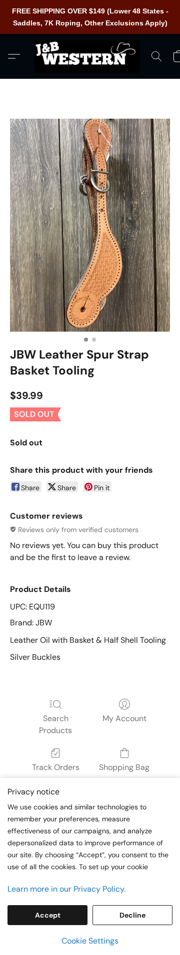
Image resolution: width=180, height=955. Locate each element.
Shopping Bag (124, 767)
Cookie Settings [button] (90, 941)
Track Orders (56, 767)
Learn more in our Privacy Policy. (67, 889)
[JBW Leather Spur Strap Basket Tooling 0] (90, 225)
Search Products (55, 724)
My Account (124, 718)
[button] (90, 56)
